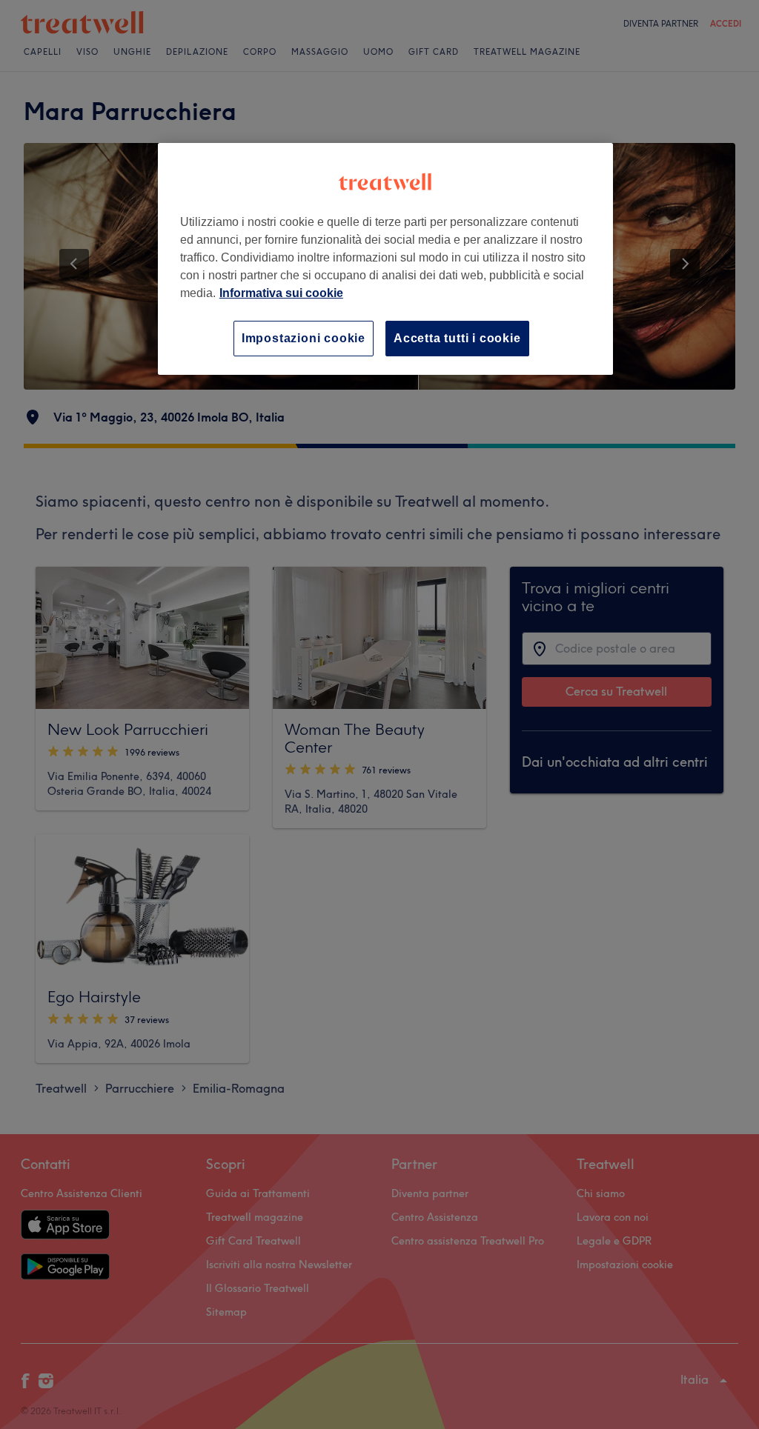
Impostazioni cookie (303, 338)
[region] (385, 259)
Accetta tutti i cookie (457, 338)
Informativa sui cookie (281, 293)
